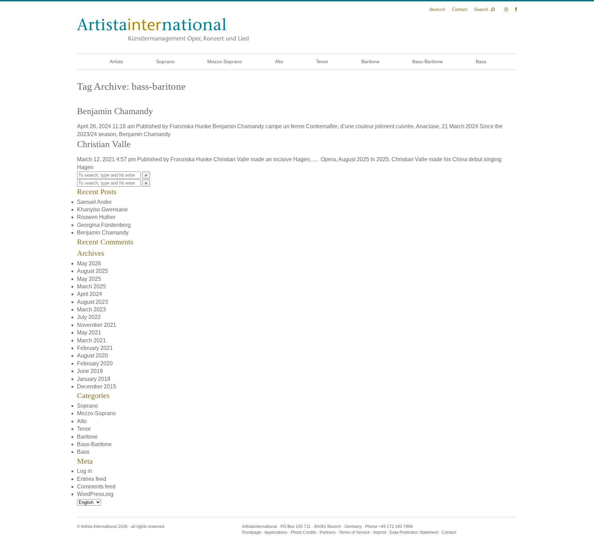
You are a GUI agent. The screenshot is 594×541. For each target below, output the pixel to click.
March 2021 (91, 340)
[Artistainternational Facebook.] (516, 9)
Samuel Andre (94, 202)
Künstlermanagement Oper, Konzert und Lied (163, 30)
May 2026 (89, 263)
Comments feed (96, 486)
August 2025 (92, 271)
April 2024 (89, 294)
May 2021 (89, 332)
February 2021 (95, 348)
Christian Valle (104, 144)
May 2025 (89, 279)
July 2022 (89, 317)
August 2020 (92, 355)
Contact (460, 9)
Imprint (379, 532)
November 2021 (96, 325)
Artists (116, 61)
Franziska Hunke (190, 126)
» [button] (146, 175)
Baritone (370, 61)
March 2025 (91, 286)
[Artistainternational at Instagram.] (506, 9)
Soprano (165, 61)
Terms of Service (354, 532)
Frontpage (251, 532)
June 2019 (90, 371)
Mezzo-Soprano (224, 61)
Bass (481, 61)
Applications (275, 532)
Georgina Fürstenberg (104, 225)
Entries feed (91, 479)
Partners (328, 532)
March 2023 (91, 309)
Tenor (322, 61)
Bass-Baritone (427, 61)
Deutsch (437, 9)
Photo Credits (303, 532)
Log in (84, 471)
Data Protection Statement (413, 532)
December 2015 (96, 386)
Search (481, 9)
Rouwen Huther (96, 217)
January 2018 (93, 379)
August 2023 (92, 302)
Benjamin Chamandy (115, 111)
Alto (279, 61)
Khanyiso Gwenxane (102, 209)
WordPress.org (95, 494)
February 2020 (95, 363)
